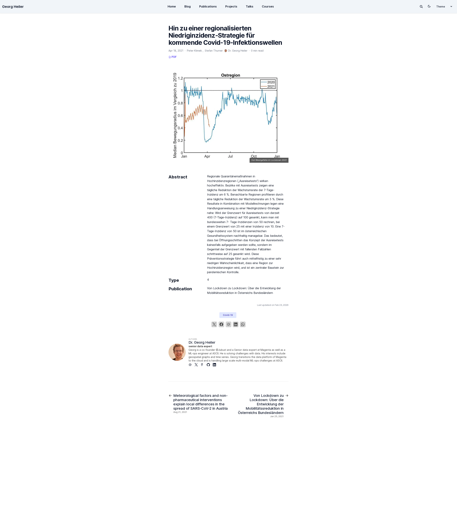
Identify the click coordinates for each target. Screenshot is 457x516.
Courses (268, 6)
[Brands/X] (198, 364)
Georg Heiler (13, 6)
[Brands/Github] (210, 364)
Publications (208, 6)
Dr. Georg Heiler (202, 342)
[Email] (228, 324)
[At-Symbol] (192, 364)
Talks (249, 6)
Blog (187, 6)
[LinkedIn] (235, 324)
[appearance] (429, 6)
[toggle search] (421, 6)
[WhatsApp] (243, 324)
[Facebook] (221, 324)
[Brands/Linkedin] (216, 364)
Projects (231, 6)
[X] (214, 324)
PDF (174, 56)
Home (172, 6)
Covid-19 (228, 315)
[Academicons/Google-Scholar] (204, 364)
